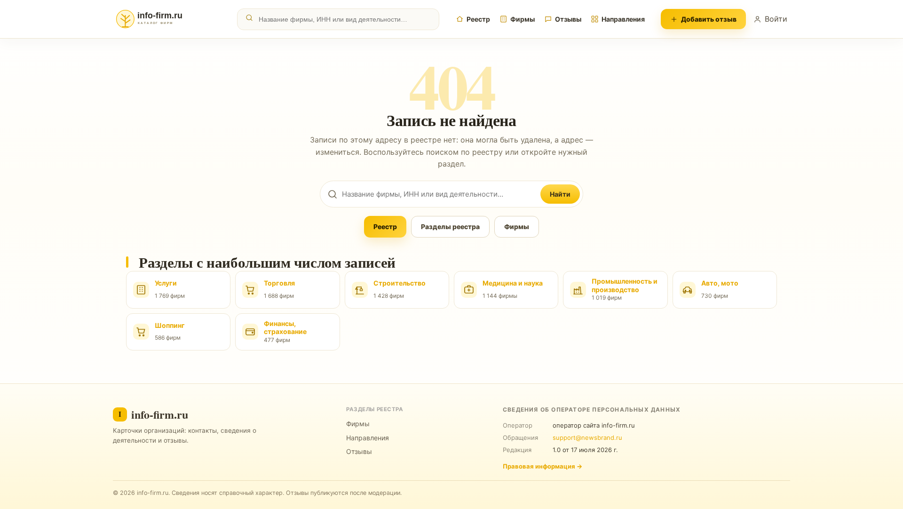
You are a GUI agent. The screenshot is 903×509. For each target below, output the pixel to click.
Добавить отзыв (709, 19)
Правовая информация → (542, 466)
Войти (776, 19)
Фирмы (522, 19)
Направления (623, 19)
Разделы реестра (450, 227)
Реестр (478, 19)
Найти (560, 194)
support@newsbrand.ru (587, 437)
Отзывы (568, 19)
